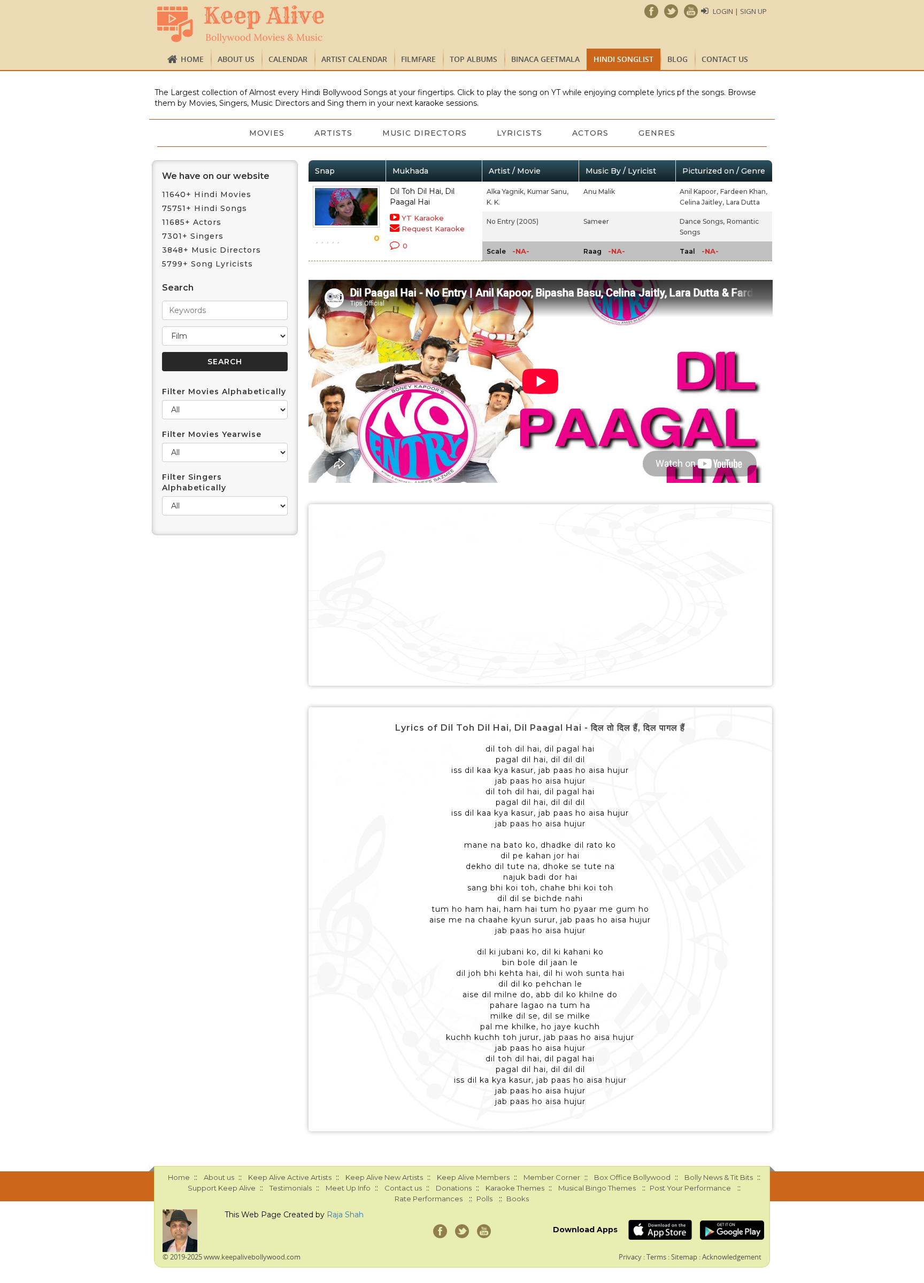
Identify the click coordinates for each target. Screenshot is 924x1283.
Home (192, 59)
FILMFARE (418, 59)
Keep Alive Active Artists (290, 1177)
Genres (656, 133)
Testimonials (291, 1188)
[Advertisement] (540, 595)
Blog (677, 59)
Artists (333, 133)
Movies (266, 133)
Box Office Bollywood (632, 1177)
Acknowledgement (731, 1257)
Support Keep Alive (222, 1188)
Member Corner (551, 1177)
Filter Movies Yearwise (211, 434)
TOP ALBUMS (473, 59)
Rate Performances (429, 1198)
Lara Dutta (743, 202)
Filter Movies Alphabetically (224, 391)
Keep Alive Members (473, 1177)
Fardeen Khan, (743, 191)
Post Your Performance (690, 1188)
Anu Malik (599, 191)
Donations (454, 1188)
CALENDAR (287, 59)
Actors (590, 133)
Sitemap (684, 1257)
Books (517, 1198)
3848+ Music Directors (211, 250)
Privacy (630, 1257)
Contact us (725, 59)
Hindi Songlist (623, 59)
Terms (656, 1257)
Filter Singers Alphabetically (194, 482)
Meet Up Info (348, 1188)
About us (236, 59)
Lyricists (519, 133)
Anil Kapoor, (699, 191)
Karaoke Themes (515, 1188)
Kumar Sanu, (547, 191)
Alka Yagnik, (506, 191)
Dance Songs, (702, 221)
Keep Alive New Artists (384, 1177)
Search (178, 288)
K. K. (493, 202)
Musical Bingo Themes (597, 1188)
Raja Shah (345, 1214)
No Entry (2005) (512, 221)
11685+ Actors (191, 222)
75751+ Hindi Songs (204, 208)
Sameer (596, 221)
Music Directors (424, 133)
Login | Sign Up (740, 11)
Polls (484, 1198)
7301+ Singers (193, 236)
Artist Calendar (354, 59)
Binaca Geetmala (545, 59)
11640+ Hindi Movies (206, 194)
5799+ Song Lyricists (207, 264)
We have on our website (216, 176)
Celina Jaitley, (702, 202)
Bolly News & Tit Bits (718, 1177)
